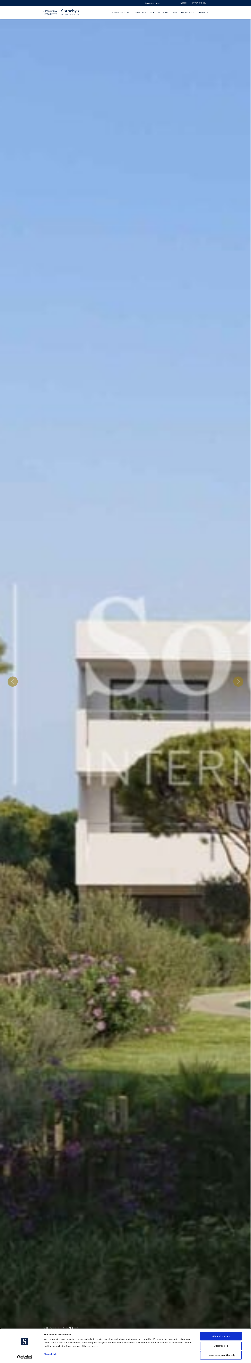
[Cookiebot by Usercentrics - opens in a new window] (24, 1357)
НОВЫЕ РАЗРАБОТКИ (143, 12)
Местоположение (182, 12)
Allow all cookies (221, 1336)
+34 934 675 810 (198, 3)
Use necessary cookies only (221, 1355)
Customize (219, 1346)
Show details (50, 1354)
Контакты (203, 12)
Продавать (163, 12)
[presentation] (13, 681)
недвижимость (120, 12)
